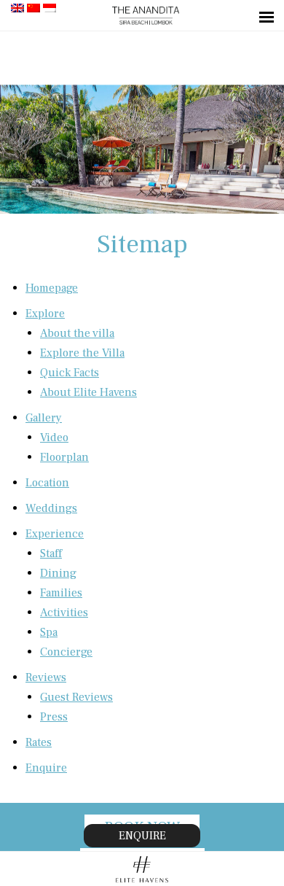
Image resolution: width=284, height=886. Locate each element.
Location (47, 482)
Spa (49, 632)
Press (54, 717)
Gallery (43, 418)
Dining (58, 573)
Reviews (45, 677)
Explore (45, 313)
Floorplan (64, 457)
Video (54, 437)
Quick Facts (69, 372)
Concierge (66, 652)
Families (61, 593)
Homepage (51, 288)
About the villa (77, 333)
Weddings (51, 508)
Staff (51, 553)
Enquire (46, 768)
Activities (64, 612)
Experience (54, 533)
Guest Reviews (76, 697)
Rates (38, 742)
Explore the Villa (82, 353)
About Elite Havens (88, 392)
